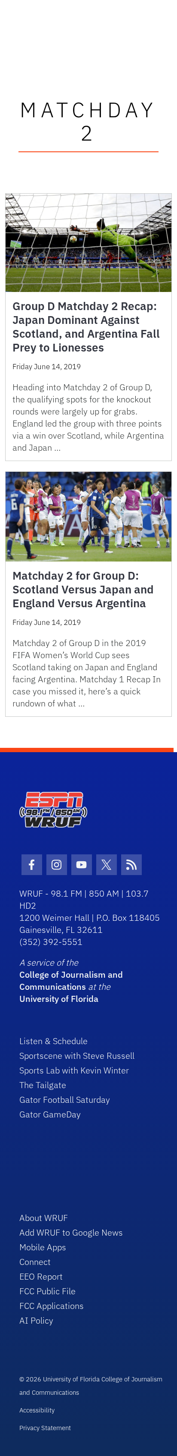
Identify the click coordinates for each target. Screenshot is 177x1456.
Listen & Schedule (53, 1041)
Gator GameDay (50, 1114)
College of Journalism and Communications (71, 980)
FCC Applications (51, 1306)
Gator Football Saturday (64, 1099)
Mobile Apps (42, 1247)
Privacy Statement (45, 1428)
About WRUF (43, 1218)
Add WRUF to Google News (71, 1232)
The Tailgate (42, 1085)
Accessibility (37, 1410)
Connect (35, 1262)
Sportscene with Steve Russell (76, 1055)
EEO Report (41, 1276)
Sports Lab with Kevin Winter (74, 1070)
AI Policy (36, 1320)
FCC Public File (47, 1291)
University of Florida (58, 998)
